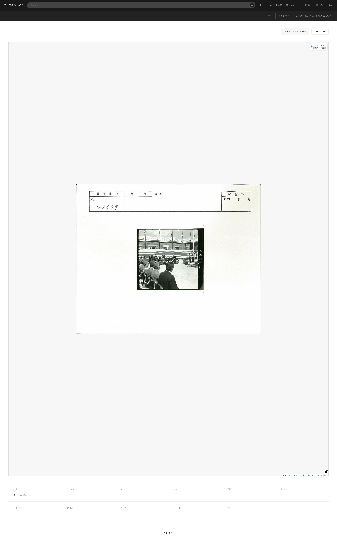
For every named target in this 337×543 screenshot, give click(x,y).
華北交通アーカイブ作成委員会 (318, 475)
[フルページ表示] (11, 53)
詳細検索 (277, 5)
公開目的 (307, 5)
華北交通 (290, 5)
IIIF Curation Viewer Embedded (294, 475)
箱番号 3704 (284, 15)
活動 (331, 5)
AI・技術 (320, 5)
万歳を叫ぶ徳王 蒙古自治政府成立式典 (312, 15)
